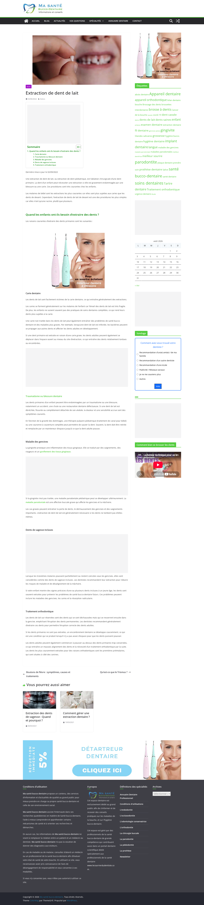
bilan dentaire (174, 100)
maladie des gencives (168, 147)
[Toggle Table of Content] (77, 147)
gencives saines (154, 131)
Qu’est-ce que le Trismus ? (113, 672)
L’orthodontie (126, 827)
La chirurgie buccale (129, 833)
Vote (158, 386)
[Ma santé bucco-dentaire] (26, 21)
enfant (176, 119)
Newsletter (125, 856)
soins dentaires (149, 183)
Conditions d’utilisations (131, 804)
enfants (137, 125)
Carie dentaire (40, 154)
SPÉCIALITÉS (95, 21)
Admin (42, 99)
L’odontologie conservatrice (133, 821)
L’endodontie (126, 809)
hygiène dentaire (154, 141)
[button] (102, 21)
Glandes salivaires (143, 136)
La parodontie (126, 839)
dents (137, 120)
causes (150, 115)
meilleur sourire (152, 156)
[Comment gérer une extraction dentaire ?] (76, 693)
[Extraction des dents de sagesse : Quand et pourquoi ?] (39, 693)
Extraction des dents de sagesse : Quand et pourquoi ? (39, 716)
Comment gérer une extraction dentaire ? (76, 715)
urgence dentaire (143, 193)
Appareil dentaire (165, 93)
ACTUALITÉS (59, 21)
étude (154, 194)
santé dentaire (169, 176)
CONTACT (137, 21)
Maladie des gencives (43, 160)
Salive (165, 169)
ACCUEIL (36, 21)
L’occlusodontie (127, 815)
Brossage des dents (152, 104)
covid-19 (157, 114)
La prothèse (125, 850)
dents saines (163, 119)
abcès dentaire (142, 94)
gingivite (168, 130)
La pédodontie (127, 845)
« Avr (137, 285)
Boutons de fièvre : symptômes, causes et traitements (48, 674)
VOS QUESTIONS (77, 21)
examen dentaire (151, 124)
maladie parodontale (142, 152)
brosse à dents (160, 109)
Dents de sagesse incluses (45, 162)
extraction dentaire (172, 124)
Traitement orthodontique (45, 165)
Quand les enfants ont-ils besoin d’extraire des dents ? (54, 151)
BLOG (46, 21)
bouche (138, 104)
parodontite (146, 162)
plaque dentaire (165, 162)
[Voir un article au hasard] (177, 21)
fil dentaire (141, 130)
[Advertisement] (53, 124)
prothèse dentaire (150, 169)
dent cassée (169, 114)
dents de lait (147, 119)
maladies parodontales (161, 151)
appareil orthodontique (151, 100)
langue (153, 147)
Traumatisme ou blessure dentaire (48, 157)
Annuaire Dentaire (118, 21)
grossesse (159, 135)
